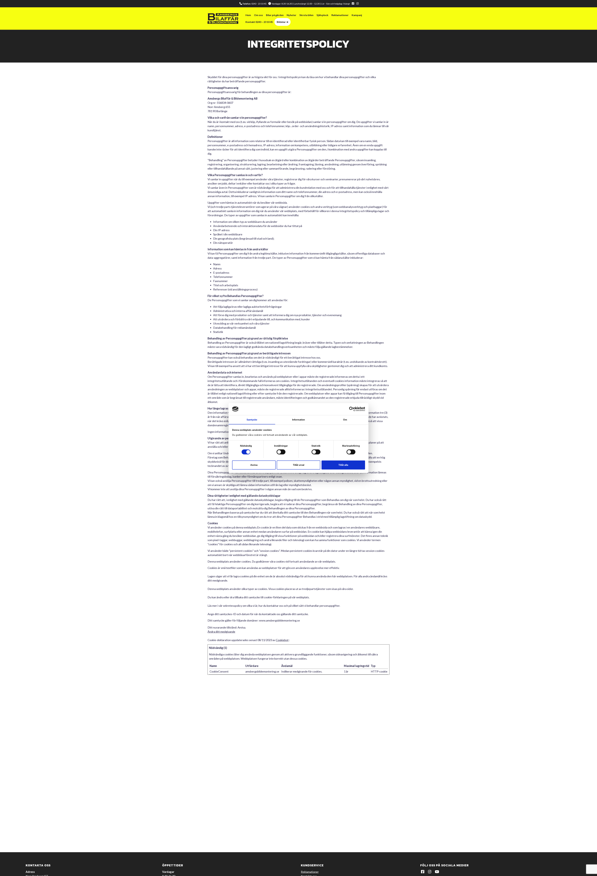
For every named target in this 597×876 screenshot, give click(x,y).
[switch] (281, 451)
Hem (248, 15)
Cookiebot (282, 640)
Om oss (258, 15)
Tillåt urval (298, 464)
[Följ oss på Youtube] (437, 872)
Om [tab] (345, 419)
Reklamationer (340, 15)
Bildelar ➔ (282, 21)
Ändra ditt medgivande (221, 631)
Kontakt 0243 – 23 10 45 (259, 21)
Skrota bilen (306, 15)
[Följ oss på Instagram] (357, 3)
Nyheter (291, 15)
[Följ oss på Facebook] (352, 3)
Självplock (322, 15)
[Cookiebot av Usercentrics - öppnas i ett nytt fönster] (351, 409)
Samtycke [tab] (252, 419)
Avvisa (253, 464)
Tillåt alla (343, 464)
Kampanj (357, 15)
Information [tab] (298, 419)
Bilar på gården (275, 15)
